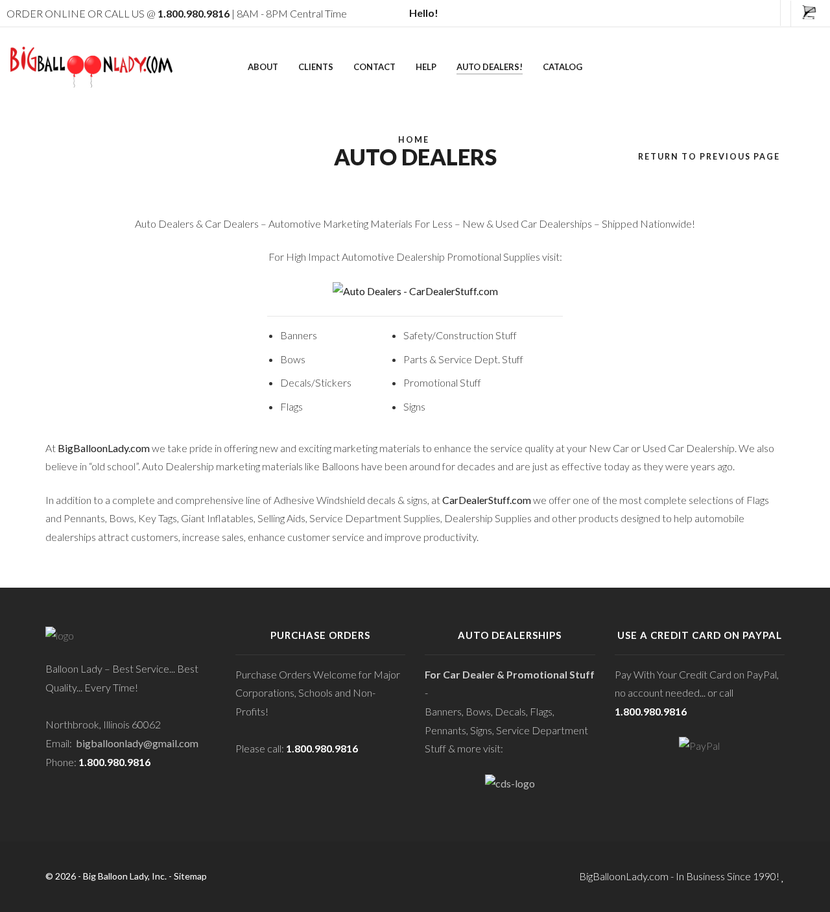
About (263, 67)
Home (413, 140)
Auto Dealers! (489, 67)
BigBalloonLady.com (104, 448)
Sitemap (190, 876)
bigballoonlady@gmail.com (137, 743)
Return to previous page (709, 156)
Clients (315, 67)
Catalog (562, 67)
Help (426, 67)
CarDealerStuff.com (486, 500)
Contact (374, 67)
